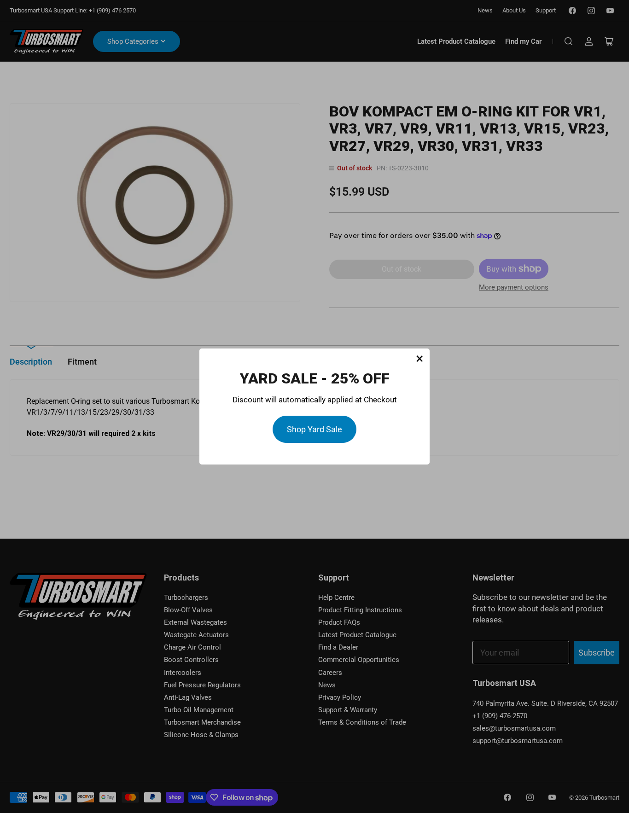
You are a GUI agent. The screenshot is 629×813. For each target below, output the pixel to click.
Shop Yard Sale (314, 429)
